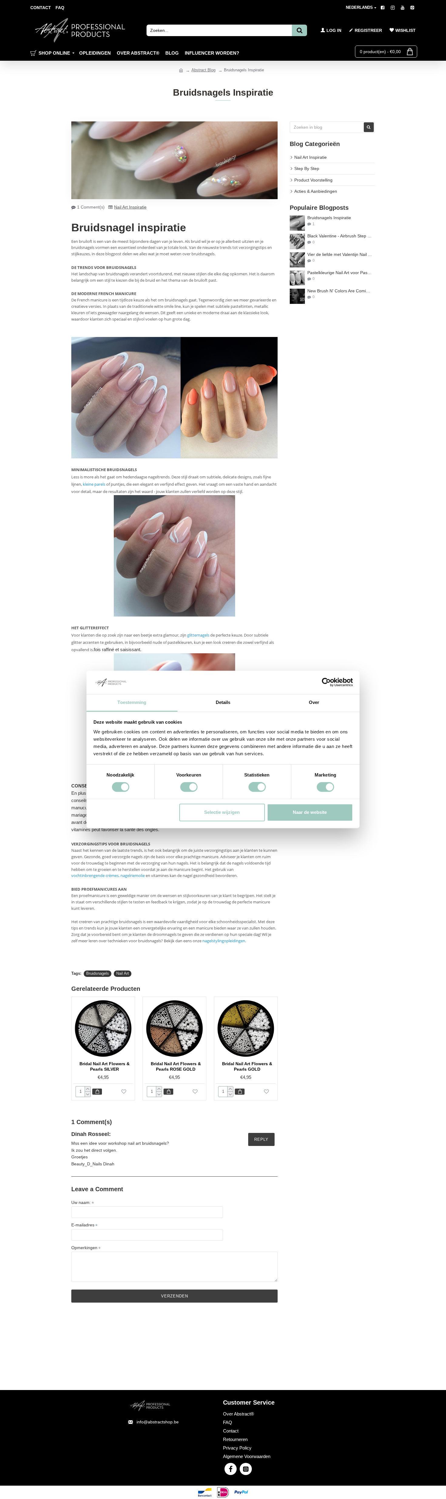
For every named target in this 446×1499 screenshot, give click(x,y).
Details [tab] (223, 702)
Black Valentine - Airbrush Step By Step (339, 236)
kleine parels (94, 484)
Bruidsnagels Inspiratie (329, 218)
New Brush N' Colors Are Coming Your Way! (339, 291)
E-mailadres (82, 1224)
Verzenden (174, 1296)
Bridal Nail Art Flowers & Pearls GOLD (247, 1066)
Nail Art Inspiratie (130, 207)
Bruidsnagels (97, 973)
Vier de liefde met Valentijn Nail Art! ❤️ (339, 254)
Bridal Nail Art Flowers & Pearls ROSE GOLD (176, 1066)
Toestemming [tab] (131, 702)
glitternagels (198, 635)
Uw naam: (81, 1202)
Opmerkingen (84, 1247)
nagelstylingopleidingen (223, 940)
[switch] (189, 787)
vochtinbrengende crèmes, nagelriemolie (108, 875)
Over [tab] (314, 702)
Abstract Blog (203, 70)
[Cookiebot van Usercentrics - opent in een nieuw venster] (326, 682)
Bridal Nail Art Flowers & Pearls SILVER (104, 1066)
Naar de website (310, 812)
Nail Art (122, 973)
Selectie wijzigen (222, 812)
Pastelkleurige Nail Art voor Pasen (339, 272)
